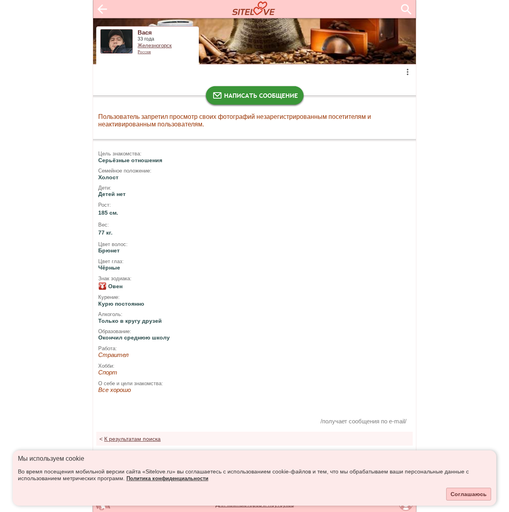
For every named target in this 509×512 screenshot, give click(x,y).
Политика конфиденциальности (167, 478)
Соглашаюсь (469, 494)
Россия (144, 51)
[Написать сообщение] (254, 97)
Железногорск (155, 45)
